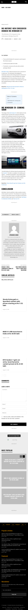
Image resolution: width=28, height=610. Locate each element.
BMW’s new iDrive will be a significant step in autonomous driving (11, 539)
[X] (22, 524)
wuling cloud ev (16, 214)
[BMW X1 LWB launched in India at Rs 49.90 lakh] (14, 322)
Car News (8, 7)
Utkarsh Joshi (14, 235)
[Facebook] (3, 524)
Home (3, 7)
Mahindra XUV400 (7, 198)
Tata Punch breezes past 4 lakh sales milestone (21, 268)
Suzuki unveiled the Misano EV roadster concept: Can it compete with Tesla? (14, 550)
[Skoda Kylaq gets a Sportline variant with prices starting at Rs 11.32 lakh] (14, 289)
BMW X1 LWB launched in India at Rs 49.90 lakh (12, 333)
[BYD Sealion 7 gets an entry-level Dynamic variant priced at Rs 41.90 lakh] (14, 350)
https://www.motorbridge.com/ (14, 237)
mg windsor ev (5, 214)
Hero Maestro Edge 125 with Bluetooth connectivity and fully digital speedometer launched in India (14, 544)
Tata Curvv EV (16, 198)
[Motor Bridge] (14, 2)
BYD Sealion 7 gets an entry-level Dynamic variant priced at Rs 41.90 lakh (13, 363)
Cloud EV (5, 173)
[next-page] (5, 375)
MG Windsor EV (12, 113)
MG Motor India (5, 71)
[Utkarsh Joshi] (3, 39)
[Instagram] (13, 524)
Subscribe (14, 594)
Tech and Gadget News (14, 435)
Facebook (8, 524)
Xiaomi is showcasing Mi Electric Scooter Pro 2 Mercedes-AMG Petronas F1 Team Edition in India (13, 534)
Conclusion (10, 102)
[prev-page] (3, 375)
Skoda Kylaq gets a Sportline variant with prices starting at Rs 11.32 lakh (13, 302)
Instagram (17, 524)
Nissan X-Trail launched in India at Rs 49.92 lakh (7, 268)
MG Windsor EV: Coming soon (14, 100)
